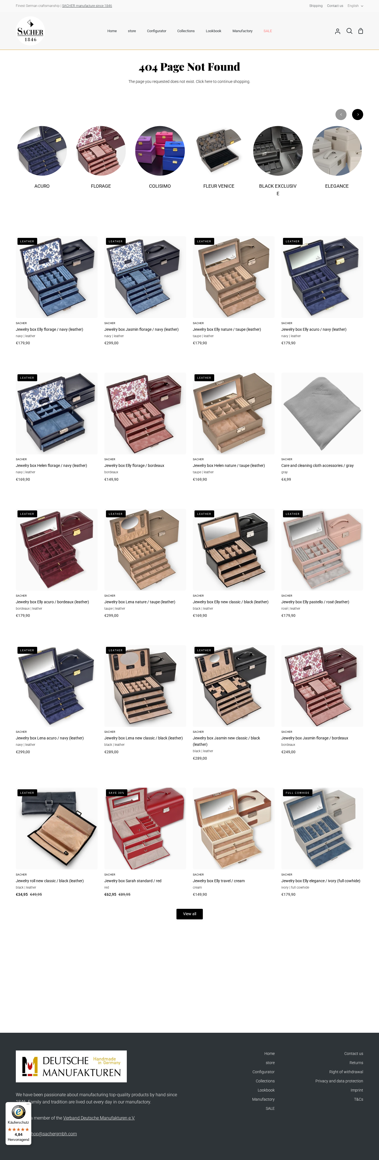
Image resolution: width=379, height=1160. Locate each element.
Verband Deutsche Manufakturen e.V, (99, 1118)
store (270, 1062)
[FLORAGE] (101, 161)
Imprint (357, 1090)
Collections (265, 1081)
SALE (270, 1108)
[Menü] (28, 1105)
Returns (356, 1062)
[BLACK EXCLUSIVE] (278, 165)
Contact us (353, 1053)
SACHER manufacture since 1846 (87, 6)
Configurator (263, 1072)
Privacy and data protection (339, 1081)
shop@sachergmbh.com (53, 1133)
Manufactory (263, 1099)
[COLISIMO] (160, 161)
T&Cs (358, 1099)
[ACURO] (42, 161)
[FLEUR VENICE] (219, 161)
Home (269, 1053)
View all (189, 914)
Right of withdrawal (346, 1072)
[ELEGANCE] (337, 161)
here (208, 81)
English (353, 6)
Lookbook (266, 1090)
